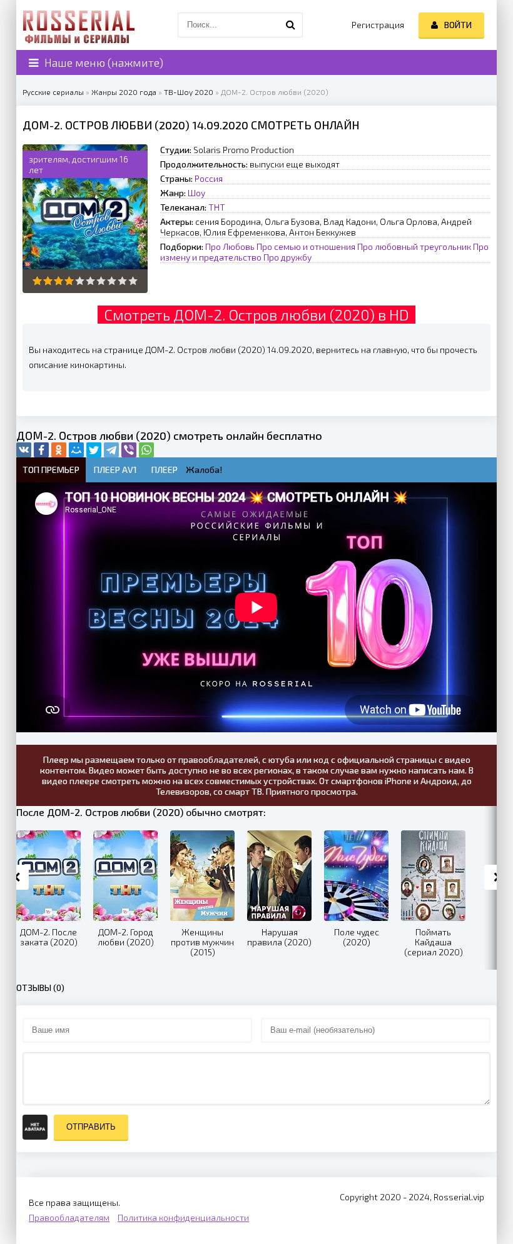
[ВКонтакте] (23, 449)
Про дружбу (287, 257)
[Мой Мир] (76, 449)
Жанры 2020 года (123, 91)
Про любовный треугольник (414, 246)
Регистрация (378, 24)
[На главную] (78, 25)
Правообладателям (69, 1217)
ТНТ (216, 207)
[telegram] (111, 449)
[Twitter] (93, 449)
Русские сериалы (53, 91)
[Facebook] (41, 449)
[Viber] (128, 449)
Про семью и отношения (305, 246)
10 (133, 281)
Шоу (196, 192)
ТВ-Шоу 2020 (188, 91)
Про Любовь (230, 246)
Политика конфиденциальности (183, 1217)
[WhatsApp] (146, 449)
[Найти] (290, 24)
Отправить (91, 1127)
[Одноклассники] (58, 449)
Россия (209, 178)
